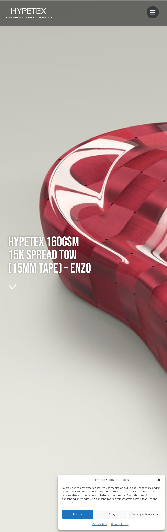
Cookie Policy (100, 524)
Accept (78, 514)
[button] (159, 480)
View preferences (145, 514)
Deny (111, 514)
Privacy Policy (120, 524)
